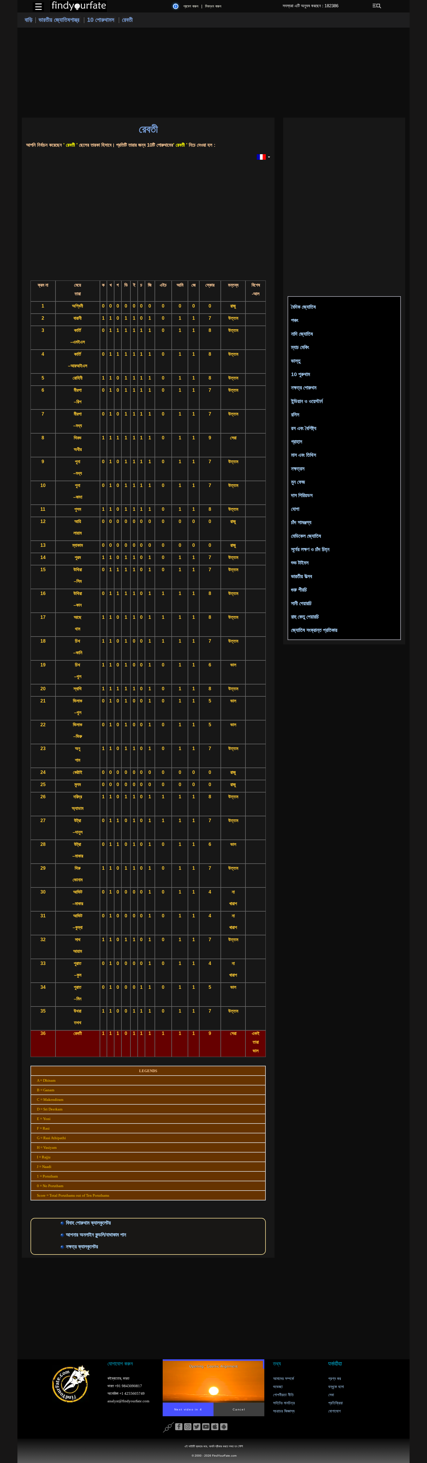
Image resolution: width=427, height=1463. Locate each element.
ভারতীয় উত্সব (301, 576)
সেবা (331, 1395)
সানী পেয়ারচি (301, 603)
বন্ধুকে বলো (336, 1387)
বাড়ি (29, 20)
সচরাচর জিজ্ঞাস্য (284, 1411)
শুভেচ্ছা (278, 1387)
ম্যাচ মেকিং (300, 347)
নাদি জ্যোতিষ (302, 334)
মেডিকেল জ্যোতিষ (306, 536)
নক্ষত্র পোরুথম (303, 388)
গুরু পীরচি (299, 590)
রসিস (295, 415)
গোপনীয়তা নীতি (283, 1395)
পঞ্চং (294, 320)
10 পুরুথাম (300, 374)
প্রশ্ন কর (334, 1378)
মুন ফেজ (298, 482)
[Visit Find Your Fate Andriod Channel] (223, 1427)
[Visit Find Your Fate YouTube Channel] (205, 1427)
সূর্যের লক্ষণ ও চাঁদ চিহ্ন (310, 549)
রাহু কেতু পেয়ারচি (305, 617)
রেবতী (127, 20)
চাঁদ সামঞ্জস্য (301, 522)
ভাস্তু (295, 361)
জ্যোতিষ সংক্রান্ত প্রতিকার (314, 630)
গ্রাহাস (296, 442)
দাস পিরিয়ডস (302, 495)
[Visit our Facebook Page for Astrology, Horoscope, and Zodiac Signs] (178, 1427)
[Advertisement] (213, 72)
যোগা (295, 509)
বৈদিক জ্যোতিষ (303, 307)
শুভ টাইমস (299, 563)
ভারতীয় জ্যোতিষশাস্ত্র (60, 20)
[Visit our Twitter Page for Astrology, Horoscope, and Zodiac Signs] (196, 1427)
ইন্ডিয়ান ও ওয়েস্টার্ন (307, 401)
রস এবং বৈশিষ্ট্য (303, 428)
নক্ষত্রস (297, 469)
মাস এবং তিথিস (303, 455)
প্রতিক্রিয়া (335, 1403)
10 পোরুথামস (101, 20)
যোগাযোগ (334, 1411)
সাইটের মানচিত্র (284, 1403)
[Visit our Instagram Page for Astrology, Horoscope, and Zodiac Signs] (187, 1427)
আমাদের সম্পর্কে (283, 1378)
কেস (240, 1446)
